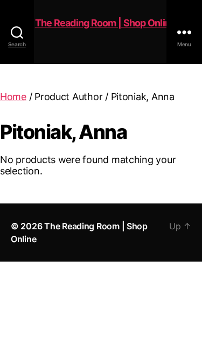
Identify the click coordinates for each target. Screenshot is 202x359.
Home (13, 96)
